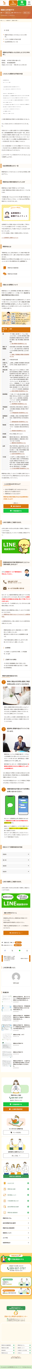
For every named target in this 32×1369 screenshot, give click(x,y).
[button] (5, 950)
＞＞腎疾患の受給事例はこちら (18, 430)
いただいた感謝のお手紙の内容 (13, 39)
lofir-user (16, 983)
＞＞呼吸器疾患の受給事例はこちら (19, 412)
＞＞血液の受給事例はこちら (17, 453)
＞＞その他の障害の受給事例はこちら (19, 468)
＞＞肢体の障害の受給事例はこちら (19, 391)
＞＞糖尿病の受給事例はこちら (18, 443)
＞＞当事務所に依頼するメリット (10, 237)
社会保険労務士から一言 (11, 42)
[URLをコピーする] (27, 950)
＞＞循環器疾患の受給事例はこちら (19, 421)
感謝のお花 (8, 12)
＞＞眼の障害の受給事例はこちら (18, 343)
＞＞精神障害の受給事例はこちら (18, 404)
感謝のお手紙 (26, 12)
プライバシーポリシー (16, 1356)
